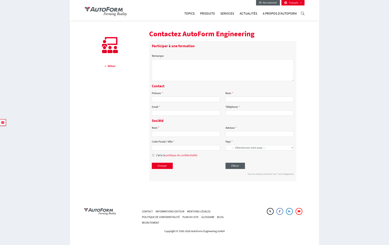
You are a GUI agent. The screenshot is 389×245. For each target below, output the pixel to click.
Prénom (157, 93)
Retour (110, 66)
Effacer (235, 165)
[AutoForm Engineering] (105, 11)
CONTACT (147, 211)
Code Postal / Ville (163, 141)
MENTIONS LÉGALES (198, 211)
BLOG (220, 217)
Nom (229, 93)
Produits (207, 13)
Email (156, 107)
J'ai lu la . (177, 155)
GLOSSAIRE (207, 217)
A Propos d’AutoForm (280, 13)
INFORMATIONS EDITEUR (170, 211)
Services (227, 13)
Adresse (231, 127)
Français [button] (294, 2)
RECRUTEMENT (150, 222)
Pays (229, 141)
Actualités (248, 13)
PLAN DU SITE (190, 217)
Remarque (158, 56)
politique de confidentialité (181, 155)
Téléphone (232, 107)
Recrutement (269, 2)
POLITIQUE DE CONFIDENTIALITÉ (161, 217)
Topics (189, 13)
